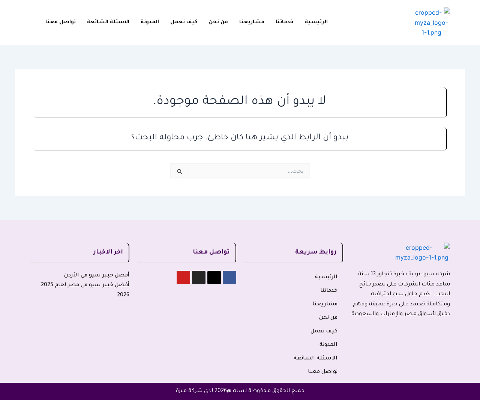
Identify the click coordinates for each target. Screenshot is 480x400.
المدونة (150, 22)
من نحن (218, 22)
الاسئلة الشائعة (108, 22)
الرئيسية (316, 22)
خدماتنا (285, 22)
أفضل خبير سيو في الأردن (96, 276)
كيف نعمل (184, 22)
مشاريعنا (251, 22)
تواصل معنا (60, 22)
